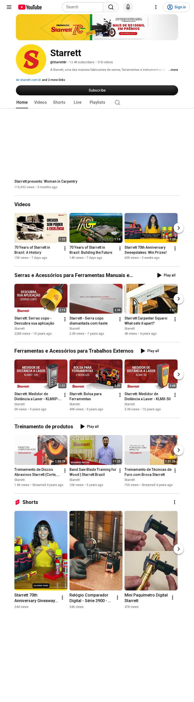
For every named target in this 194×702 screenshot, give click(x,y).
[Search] (111, 7)
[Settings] (156, 7)
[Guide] (9, 7)
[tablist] (97, 102)
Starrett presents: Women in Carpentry (45, 181)
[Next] (179, 228)
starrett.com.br (30, 80)
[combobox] (84, 7)
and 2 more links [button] (53, 80)
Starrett (19, 328)
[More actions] (65, 249)
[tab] (22, 102)
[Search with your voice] (128, 7)
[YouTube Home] (29, 7)
